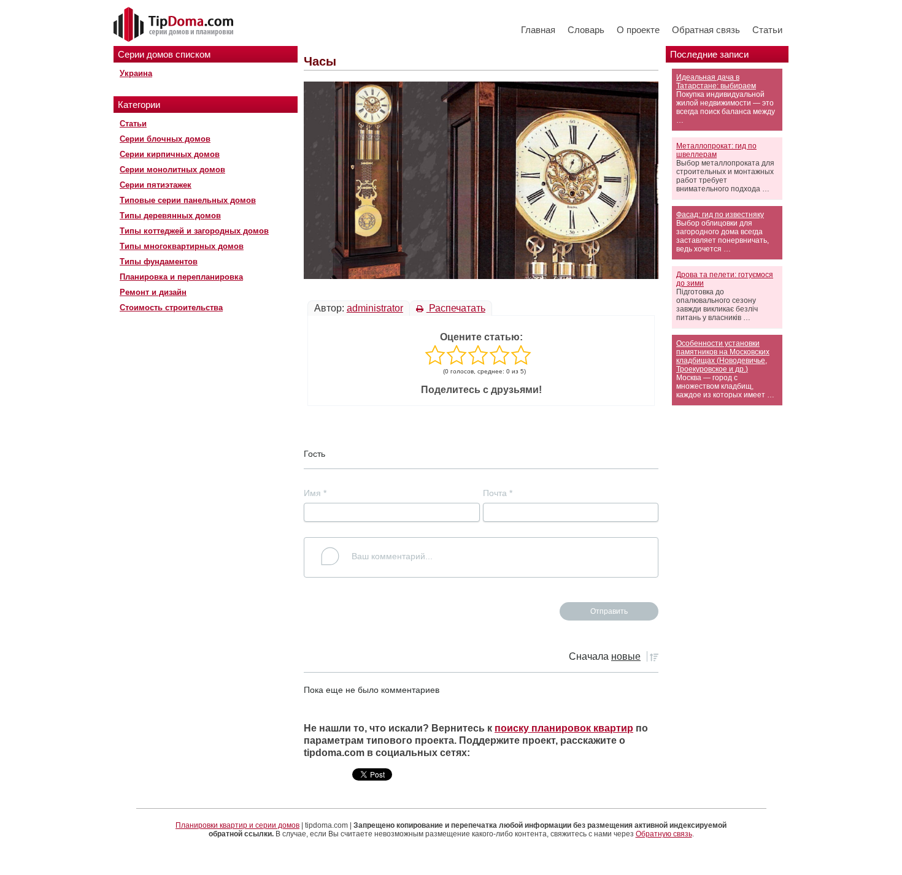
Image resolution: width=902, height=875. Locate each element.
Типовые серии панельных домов (188, 200)
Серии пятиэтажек (155, 184)
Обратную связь (664, 834)
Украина (136, 73)
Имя (315, 493)
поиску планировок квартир (564, 728)
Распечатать (455, 308)
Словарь (586, 30)
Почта (497, 493)
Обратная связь (706, 30)
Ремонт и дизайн (153, 292)
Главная (538, 30)
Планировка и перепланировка (181, 276)
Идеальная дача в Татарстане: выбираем (716, 81)
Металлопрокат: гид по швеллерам (716, 150)
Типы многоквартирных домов (182, 246)
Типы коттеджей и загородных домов (194, 230)
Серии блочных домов (165, 138)
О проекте (638, 30)
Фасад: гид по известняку (720, 214)
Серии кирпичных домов (170, 154)
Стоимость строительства (171, 307)
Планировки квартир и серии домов (237, 825)
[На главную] (175, 25)
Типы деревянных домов (170, 215)
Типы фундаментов (159, 261)
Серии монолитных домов (172, 169)
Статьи (767, 30)
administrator (375, 308)
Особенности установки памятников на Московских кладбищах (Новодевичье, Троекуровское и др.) (722, 356)
